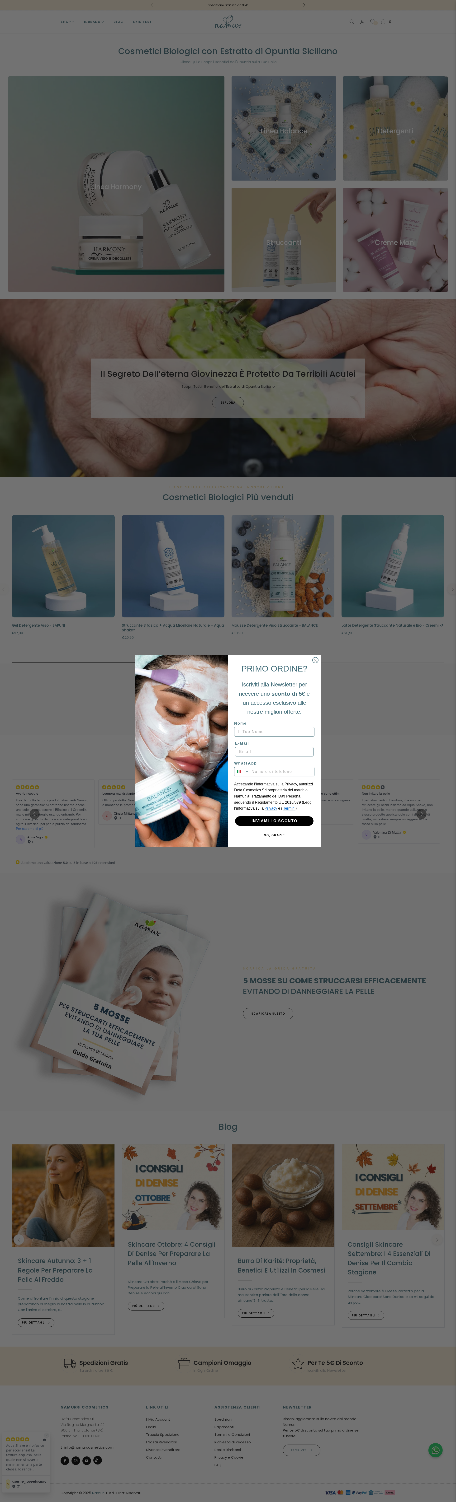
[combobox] (241, 771)
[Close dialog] (315, 660)
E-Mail (242, 743)
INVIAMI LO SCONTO (274, 821)
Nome (240, 723)
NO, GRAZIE (274, 835)
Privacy (271, 808)
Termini (289, 808)
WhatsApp (245, 763)
